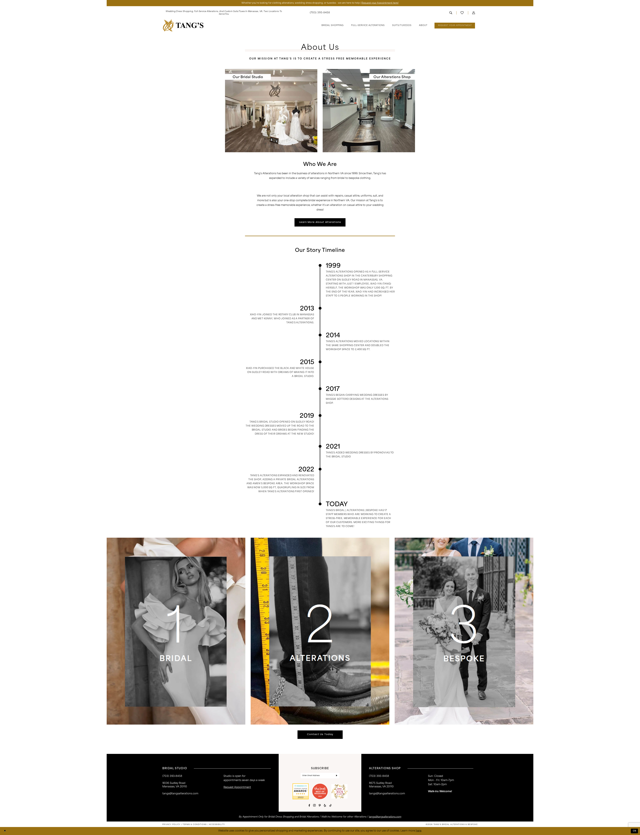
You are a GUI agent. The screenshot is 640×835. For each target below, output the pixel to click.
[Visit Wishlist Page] (462, 13)
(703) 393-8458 (379, 776)
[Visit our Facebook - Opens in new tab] (309, 805)
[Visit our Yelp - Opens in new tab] (325, 805)
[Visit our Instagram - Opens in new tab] (314, 805)
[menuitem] (224, 12)
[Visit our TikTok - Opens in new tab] (330, 805)
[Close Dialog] (5, 831)
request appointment (237, 787)
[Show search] (450, 13)
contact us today (320, 734)
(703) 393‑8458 (172, 776)
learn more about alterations (320, 222)
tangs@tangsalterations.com (180, 794)
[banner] (183, 25)
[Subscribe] (336, 775)
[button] (473, 13)
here (418, 831)
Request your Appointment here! (380, 3)
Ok (634, 831)
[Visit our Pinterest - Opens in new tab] (320, 805)
